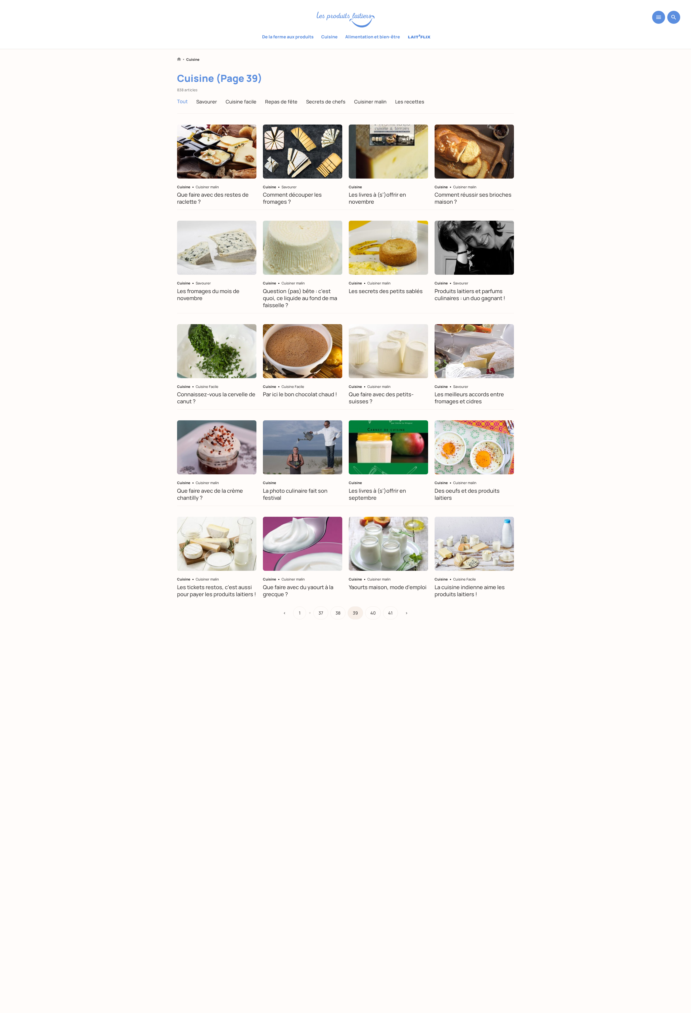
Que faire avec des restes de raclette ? (213, 198)
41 (390, 613)
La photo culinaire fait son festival (295, 494)
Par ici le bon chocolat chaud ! (300, 394)
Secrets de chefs (326, 101)
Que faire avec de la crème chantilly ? (210, 494)
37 (321, 613)
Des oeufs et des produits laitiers (467, 494)
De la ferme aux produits (288, 37)
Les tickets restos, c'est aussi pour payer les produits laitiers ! (216, 590)
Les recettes (409, 101)
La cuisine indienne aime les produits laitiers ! (470, 590)
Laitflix (419, 37)
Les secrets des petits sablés (386, 291)
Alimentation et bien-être (372, 37)
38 (338, 613)
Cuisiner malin (370, 101)
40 (373, 613)
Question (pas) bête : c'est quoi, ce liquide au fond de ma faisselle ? (300, 298)
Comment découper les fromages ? (292, 198)
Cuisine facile (241, 101)
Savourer (206, 101)
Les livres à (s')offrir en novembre (377, 198)
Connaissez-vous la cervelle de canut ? (216, 398)
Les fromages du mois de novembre (208, 294)
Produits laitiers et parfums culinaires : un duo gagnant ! (470, 294)
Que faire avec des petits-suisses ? (381, 398)
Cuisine (329, 37)
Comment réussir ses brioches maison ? (473, 198)
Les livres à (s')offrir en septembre (377, 494)
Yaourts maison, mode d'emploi (387, 587)
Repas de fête (281, 101)
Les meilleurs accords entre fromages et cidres (469, 398)
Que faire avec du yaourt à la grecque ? (298, 590)
